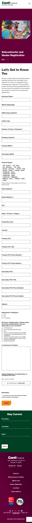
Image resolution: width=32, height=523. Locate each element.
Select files (21, 383)
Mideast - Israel (8, 178)
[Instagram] (19, 511)
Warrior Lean (16, 480)
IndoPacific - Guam (9, 172)
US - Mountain (7, 167)
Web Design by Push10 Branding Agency (16, 519)
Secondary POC (7, 271)
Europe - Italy (21, 169)
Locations (16, 488)
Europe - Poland (8, 170)
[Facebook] (12, 511)
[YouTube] (21, 511)
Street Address (7, 189)
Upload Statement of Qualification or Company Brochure (14, 375)
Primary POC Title (8, 247)
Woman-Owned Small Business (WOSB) (15, 333)
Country (5, 230)
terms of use (24, 512)
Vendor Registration (16, 484)
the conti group (16, 512)
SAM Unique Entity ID (9, 113)
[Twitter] (16, 511)
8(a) (5, 331)
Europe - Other (19, 170)
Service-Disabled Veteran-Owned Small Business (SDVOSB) (15, 339)
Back (3, 59)
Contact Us (12, 465)
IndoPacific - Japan (9, 175)
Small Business (8, 328)
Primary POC (7, 238)
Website (4, 304)
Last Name (5, 426)
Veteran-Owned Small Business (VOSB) (15, 337)
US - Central (7, 165)
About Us (16, 473)
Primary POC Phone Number (12, 255)
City (3, 205)
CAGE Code (6, 121)
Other (4, 180)
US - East (16, 165)
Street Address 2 (7, 197)
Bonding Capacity (8, 137)
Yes (5, 314)
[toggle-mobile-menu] (29, 3)
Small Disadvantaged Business (12, 329)
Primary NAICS (7, 146)
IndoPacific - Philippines (10, 177)
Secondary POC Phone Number (13, 288)
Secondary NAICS (8, 154)
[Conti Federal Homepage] (9, 3)
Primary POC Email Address (12, 263)
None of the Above (9, 341)
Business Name (8, 96)
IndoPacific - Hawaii (9, 173)
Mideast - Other (20, 178)
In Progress (7, 318)
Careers (19, 465)
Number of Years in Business (12, 129)
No (5, 316)
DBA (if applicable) (8, 104)
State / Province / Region (11, 213)
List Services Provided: (10, 345)
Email (4, 434)
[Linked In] (10, 511)
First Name (5, 419)
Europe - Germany (8, 169)
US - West (17, 167)
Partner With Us (16, 491)
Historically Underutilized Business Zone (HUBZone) (15, 335)
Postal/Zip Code (8, 222)
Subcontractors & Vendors (16, 477)
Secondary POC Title (9, 279)
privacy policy (16, 513)
